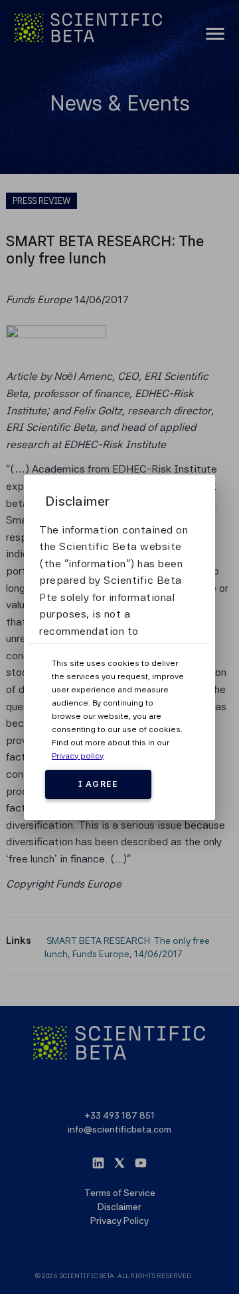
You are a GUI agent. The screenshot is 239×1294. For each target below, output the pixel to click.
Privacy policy (78, 756)
